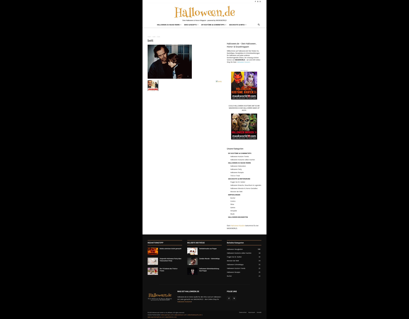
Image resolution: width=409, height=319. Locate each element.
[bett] (170, 78)
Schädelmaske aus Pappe (208, 248)
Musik (232, 214)
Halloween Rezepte (237, 172)
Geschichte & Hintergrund (239, 179)
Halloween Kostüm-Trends (239, 156)
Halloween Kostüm (243, 62)
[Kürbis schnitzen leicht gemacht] (153, 251)
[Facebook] (255, 1)
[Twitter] (260, 1)
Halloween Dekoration (238, 166)
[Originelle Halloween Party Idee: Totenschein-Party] (153, 261)
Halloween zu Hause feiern (239, 163)
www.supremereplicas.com (156, 317)
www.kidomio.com (171, 317)
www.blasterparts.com (195, 315)
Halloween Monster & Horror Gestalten (244, 188)
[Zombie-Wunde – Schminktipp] (192, 261)
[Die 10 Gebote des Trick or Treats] (153, 271)
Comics (232, 201)
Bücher (232, 198)
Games (232, 207)
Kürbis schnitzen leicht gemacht (170, 248)
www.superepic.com (167, 315)
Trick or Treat (235, 176)
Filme (232, 204)
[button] (258, 24)
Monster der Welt (236, 192)
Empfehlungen (234, 195)
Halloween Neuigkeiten (238, 217)
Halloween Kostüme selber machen (242, 160)
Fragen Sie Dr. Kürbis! (237, 182)
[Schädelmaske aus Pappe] (192, 251)
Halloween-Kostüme (184, 302)
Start (149, 37)
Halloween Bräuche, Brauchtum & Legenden (245, 185)
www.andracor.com (180, 315)
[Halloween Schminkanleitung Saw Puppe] (192, 271)
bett (154, 37)
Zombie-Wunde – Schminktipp (209, 258)
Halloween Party (236, 169)
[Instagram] (257, 1)
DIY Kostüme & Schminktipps (239, 153)
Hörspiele (233, 211)
